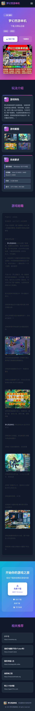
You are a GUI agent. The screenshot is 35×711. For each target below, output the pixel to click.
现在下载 (11, 39)
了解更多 (26, 39)
